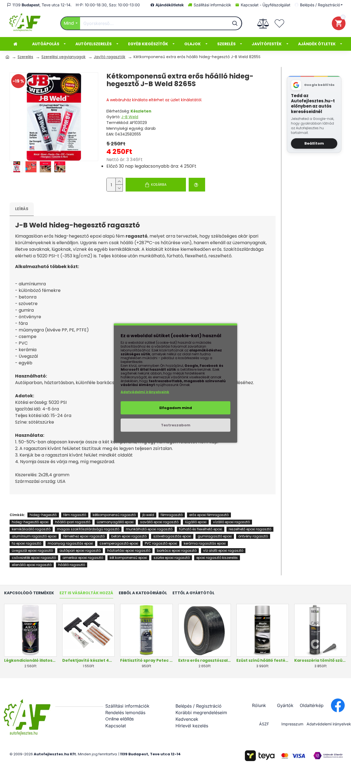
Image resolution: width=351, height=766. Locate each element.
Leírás (21, 209)
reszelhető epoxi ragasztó (250, 529)
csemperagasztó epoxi (119, 543)
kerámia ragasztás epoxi (205, 543)
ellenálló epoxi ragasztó (32, 564)
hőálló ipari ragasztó (72, 522)
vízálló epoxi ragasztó (231, 522)
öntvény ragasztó (253, 536)
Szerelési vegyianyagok (63, 57)
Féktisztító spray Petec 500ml (146, 660)
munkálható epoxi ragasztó (149, 529)
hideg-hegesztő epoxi (30, 522)
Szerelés (25, 57)
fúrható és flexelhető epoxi (200, 529)
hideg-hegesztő (43, 514)
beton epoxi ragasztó (129, 536)
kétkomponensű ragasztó (114, 514)
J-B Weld (129, 117)
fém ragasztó (74, 514)
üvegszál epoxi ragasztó (32, 550)
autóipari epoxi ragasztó (80, 550)
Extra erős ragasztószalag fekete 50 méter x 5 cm (204, 660)
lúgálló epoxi (195, 522)
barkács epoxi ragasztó (177, 550)
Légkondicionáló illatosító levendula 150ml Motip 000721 (30, 660)
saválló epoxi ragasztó (159, 522)
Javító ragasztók (109, 57)
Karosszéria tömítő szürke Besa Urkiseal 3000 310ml (320, 660)
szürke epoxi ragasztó (172, 557)
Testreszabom (175, 425)
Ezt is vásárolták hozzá (86, 593)
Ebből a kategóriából (143, 593)
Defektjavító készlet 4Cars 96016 (88, 660)
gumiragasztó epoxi (215, 536)
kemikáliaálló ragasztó (31, 529)
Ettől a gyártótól (193, 593)
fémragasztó (172, 514)
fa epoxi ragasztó (26, 543)
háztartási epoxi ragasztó (128, 550)
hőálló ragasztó (71, 564)
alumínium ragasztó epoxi (34, 536)
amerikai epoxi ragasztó (83, 557)
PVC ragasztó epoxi (161, 543)
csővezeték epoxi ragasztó (34, 557)
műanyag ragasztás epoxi (70, 543)
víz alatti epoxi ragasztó (223, 550)
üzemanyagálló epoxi (115, 522)
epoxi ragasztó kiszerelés (217, 557)
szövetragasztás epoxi (172, 536)
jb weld (148, 514)
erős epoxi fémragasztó (209, 514)
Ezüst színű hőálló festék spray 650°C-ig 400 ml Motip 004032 (262, 660)
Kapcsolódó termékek (29, 593)
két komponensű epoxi (128, 557)
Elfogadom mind (175, 407)
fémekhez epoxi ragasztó (84, 536)
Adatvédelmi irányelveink (145, 392)
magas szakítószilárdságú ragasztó (88, 529)
